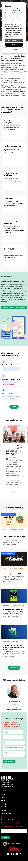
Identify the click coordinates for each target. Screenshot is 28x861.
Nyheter (3, 810)
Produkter (4, 791)
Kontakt (3, 800)
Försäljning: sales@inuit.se (8, 786)
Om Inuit (3, 807)
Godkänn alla (14, 44)
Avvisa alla (14, 49)
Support (3, 797)
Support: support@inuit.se (7, 784)
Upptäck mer (14, 667)
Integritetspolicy (9, 21)
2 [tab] (15, 492)
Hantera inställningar (14, 40)
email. (5, 728)
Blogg (3, 794)
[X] (8, 854)
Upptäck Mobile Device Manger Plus (14, 307)
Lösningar (4, 804)
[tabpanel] (14, 456)
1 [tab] (13, 492)
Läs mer (14, 406)
